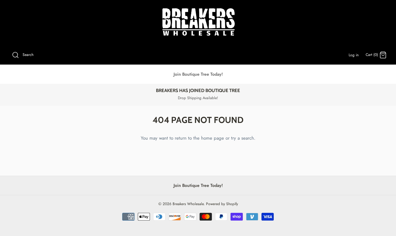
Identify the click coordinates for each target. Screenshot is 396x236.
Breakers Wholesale (188, 204)
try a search (242, 138)
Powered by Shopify (222, 204)
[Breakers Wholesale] (198, 22)
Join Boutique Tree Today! (198, 74)
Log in (354, 55)
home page (212, 138)
